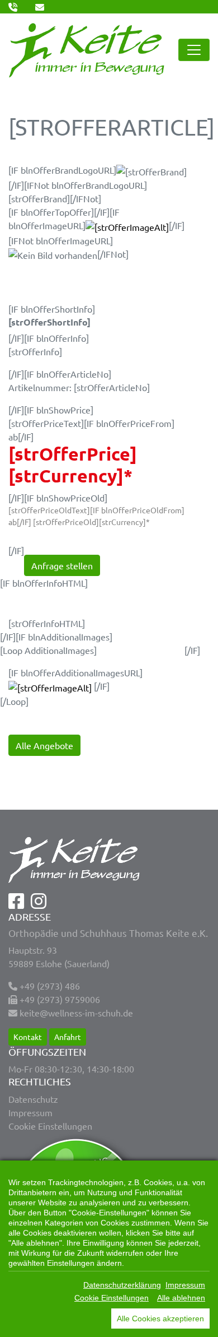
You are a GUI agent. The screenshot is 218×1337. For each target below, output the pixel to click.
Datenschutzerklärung (122, 1284)
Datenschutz (33, 1098)
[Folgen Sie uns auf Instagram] (38, 903)
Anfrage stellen (62, 565)
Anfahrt (67, 1037)
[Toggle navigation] (194, 50)
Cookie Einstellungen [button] (50, 1125)
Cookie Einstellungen (111, 1297)
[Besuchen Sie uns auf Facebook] (16, 903)
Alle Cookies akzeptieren (160, 1318)
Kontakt (27, 1037)
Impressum (30, 1112)
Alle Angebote (44, 745)
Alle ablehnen (181, 1297)
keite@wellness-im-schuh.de (76, 1012)
